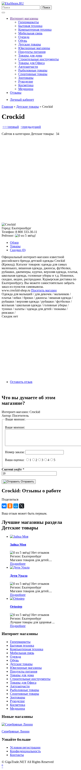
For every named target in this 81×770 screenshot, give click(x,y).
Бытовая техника (30, 26)
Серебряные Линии (15, 731)
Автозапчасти (28, 66)
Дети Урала (18, 575)
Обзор (14, 242)
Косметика (25, 85)
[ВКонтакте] (4, 505)
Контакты (17, 755)
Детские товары (29, 44)
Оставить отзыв (21, 382)
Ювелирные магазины (34, 48)
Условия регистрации (25, 747)
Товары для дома (30, 55)
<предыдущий (31, 127)
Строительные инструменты (38, 59)
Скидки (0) (18, 250)
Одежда (23, 37)
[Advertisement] (40, 179)
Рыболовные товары (32, 70)
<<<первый (10, 127)
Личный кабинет (22, 99)
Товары (15, 246)
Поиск (46, 7)
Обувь (22, 40)
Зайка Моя (18, 544)
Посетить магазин (44, 290)
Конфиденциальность (25, 751)
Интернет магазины (24, 18)
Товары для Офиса (31, 63)
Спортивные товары (32, 74)
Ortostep (16, 606)
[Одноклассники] (9, 505)
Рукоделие (25, 81)
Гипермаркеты (28, 22)
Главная (7, 106)
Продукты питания (31, 52)
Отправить (27, 481)
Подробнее (18, 563)
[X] (21, 505)
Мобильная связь (30, 33)
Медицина (25, 89)
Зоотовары (25, 78)
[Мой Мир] (15, 505)
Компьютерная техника (35, 29)
